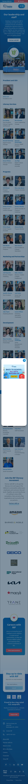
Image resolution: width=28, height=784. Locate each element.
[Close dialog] (24, 360)
